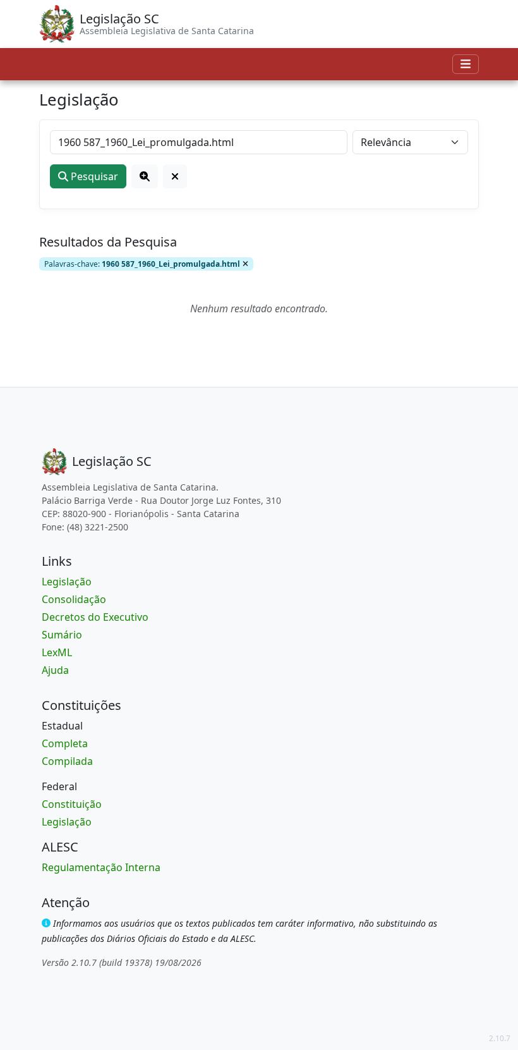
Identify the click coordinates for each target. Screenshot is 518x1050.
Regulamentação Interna (101, 867)
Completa (65, 743)
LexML (57, 652)
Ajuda (55, 670)
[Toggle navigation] (465, 64)
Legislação (67, 582)
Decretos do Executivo (95, 617)
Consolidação (74, 599)
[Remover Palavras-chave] (245, 263)
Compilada (67, 761)
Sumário (62, 635)
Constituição (72, 804)
